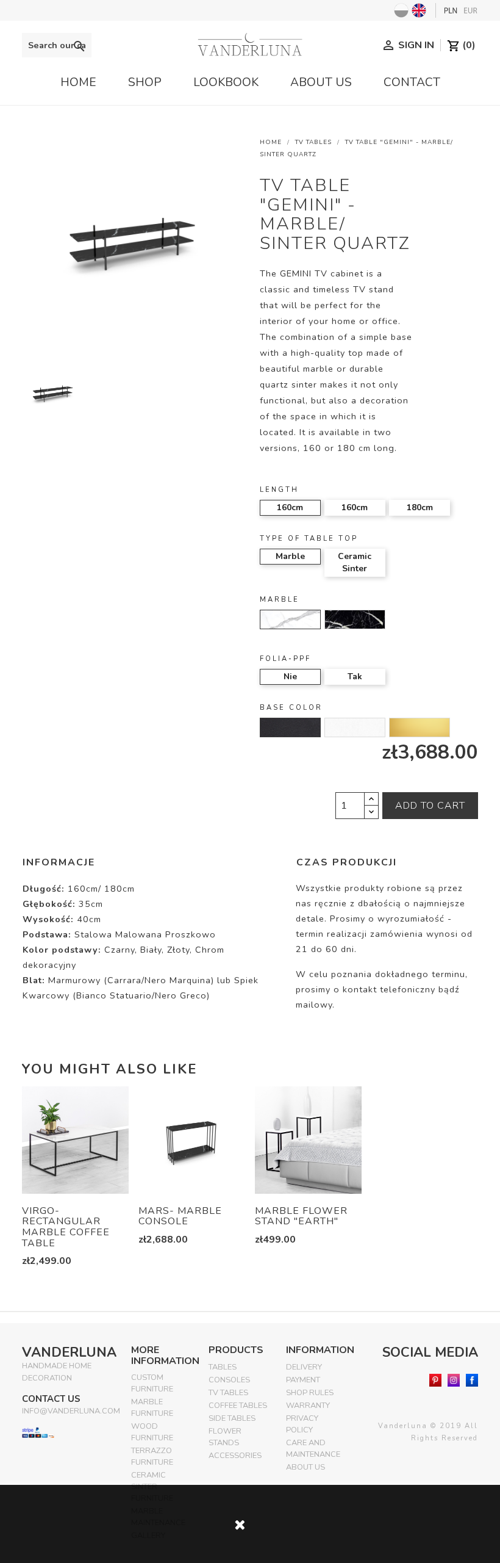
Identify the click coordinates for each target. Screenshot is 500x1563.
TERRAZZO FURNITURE (152, 1456)
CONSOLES (229, 1379)
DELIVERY (304, 1367)
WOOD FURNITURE (152, 1432)
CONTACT (412, 83)
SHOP (145, 83)
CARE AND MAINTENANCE (313, 1448)
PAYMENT (303, 1379)
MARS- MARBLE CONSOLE (180, 1216)
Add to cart (430, 805)
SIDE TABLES (232, 1418)
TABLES (223, 1367)
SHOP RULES (310, 1392)
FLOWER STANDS (225, 1437)
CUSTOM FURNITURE (152, 1383)
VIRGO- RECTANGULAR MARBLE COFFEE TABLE (66, 1227)
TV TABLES (228, 1392)
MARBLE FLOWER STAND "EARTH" (301, 1216)
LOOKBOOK (226, 83)
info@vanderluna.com (71, 1411)
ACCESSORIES (235, 1455)
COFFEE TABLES (238, 1405)
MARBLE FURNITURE (152, 1407)
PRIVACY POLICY (302, 1424)
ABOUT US (321, 83)
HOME (78, 83)
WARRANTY (308, 1405)
